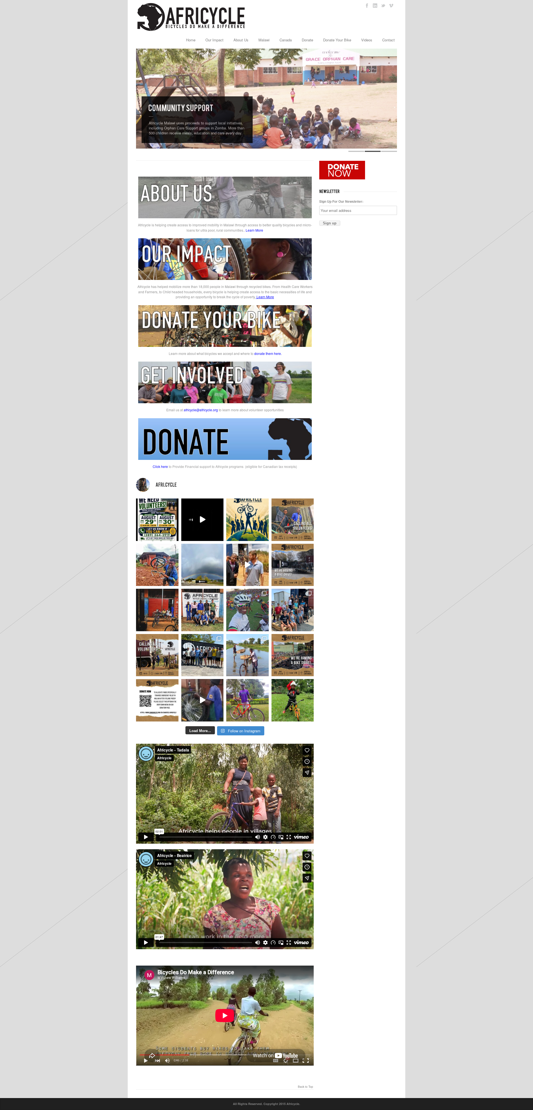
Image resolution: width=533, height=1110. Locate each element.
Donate (307, 39)
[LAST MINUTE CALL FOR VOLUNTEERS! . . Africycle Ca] (157, 655)
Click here (160, 466)
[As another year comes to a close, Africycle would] (292, 700)
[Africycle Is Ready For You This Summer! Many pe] (247, 519)
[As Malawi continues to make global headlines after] (157, 700)
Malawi (264, 39)
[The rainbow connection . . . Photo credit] (202, 565)
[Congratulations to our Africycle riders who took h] (247, 610)
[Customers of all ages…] (157, 610)
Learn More (254, 230)
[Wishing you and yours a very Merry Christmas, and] (202, 610)
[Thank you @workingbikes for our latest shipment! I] (202, 700)
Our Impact (214, 39)
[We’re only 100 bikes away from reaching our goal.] (202, 519)
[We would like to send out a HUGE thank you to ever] (202, 655)
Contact (388, 39)
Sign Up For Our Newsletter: (341, 201)
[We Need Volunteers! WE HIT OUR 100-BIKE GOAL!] (157, 519)
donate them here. (268, 353)
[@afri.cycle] (225, 485)
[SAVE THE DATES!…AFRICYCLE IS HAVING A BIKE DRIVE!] (292, 565)
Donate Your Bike (337, 39)
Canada (286, 39)
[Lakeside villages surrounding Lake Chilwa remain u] (247, 655)
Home (190, 39)
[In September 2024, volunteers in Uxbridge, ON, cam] (157, 565)
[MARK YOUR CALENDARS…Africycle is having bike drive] (292, 655)
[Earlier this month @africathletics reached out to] (247, 700)
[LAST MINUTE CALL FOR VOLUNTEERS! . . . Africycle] (292, 519)
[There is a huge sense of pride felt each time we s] (292, 610)
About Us (240, 39)
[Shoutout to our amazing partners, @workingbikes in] (247, 565)
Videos (366, 39)
